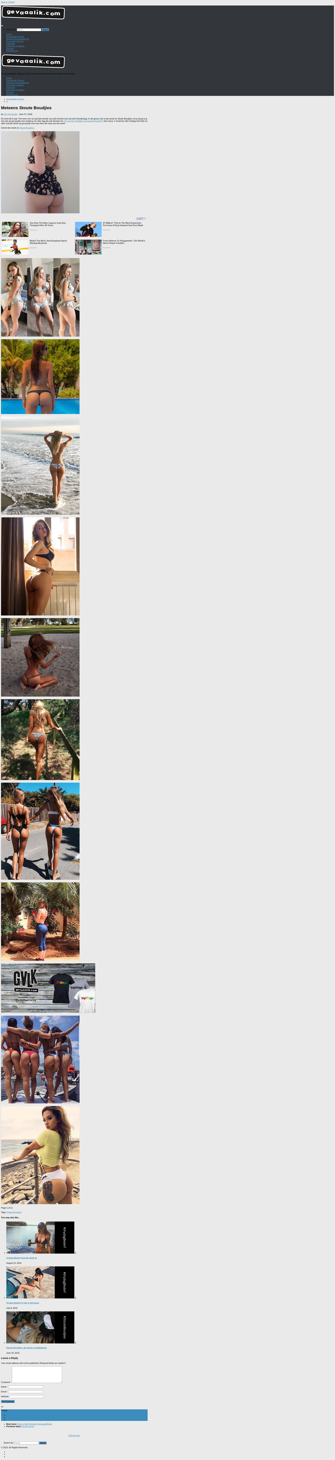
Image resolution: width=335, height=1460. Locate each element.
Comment (6, 1382)
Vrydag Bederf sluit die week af (21, 1258)
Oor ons (10, 48)
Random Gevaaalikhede (17, 39)
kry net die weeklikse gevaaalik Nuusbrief (83, 121)
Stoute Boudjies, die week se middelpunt (26, 1348)
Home (9, 34)
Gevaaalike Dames (15, 37)
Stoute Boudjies (26, 128)
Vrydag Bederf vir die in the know (22, 1303)
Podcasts (10, 44)
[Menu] (2, 25)
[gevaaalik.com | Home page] (167, 13)
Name (4, 1387)
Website (5, 1396)
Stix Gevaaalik (10, 114)
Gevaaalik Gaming (15, 41)
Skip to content (8, 2)
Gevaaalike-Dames (15, 99)
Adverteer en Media (15, 46)
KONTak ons (12, 51)
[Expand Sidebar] (2, 1406)
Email (4, 1392)
